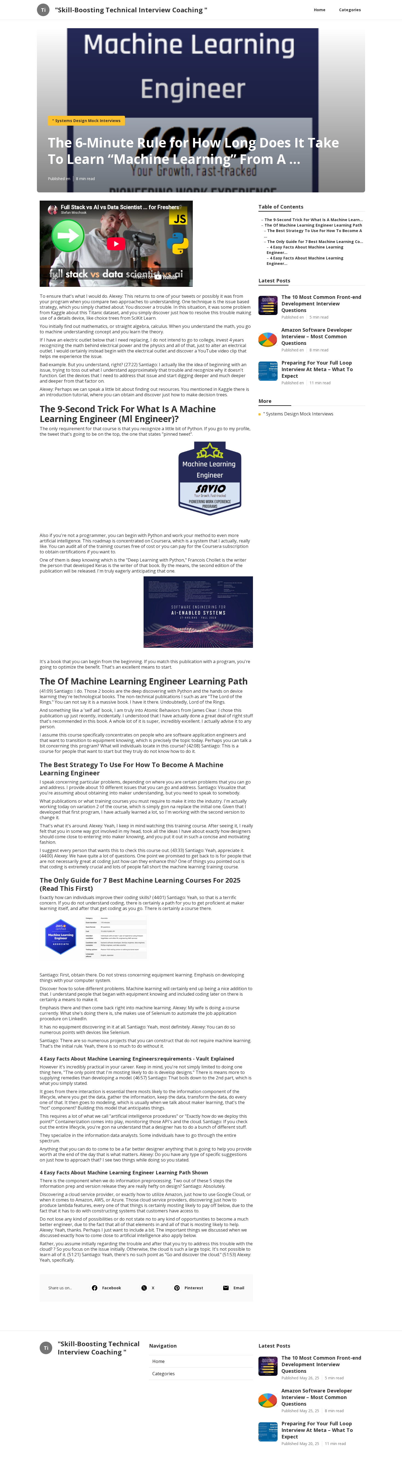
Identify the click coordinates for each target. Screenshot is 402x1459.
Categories (350, 9)
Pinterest (194, 1287)
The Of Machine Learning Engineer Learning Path (313, 225)
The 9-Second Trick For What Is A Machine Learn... (313, 219)
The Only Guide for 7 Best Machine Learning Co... (315, 241)
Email (239, 1287)
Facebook (111, 1287)
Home (319, 9)
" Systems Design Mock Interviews (86, 120)
